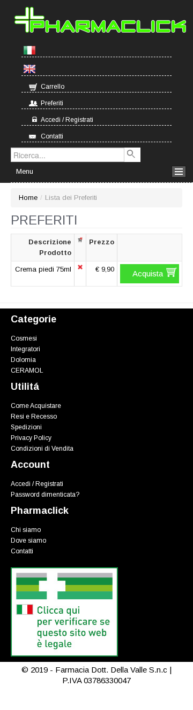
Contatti (52, 136)
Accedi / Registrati (67, 120)
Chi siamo (26, 530)
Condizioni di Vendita (42, 448)
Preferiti (52, 103)
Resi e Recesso (34, 416)
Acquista (147, 273)
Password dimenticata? (45, 494)
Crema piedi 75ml (43, 269)
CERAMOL (27, 370)
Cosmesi (24, 338)
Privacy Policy (31, 438)
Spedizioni (26, 427)
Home (28, 198)
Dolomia (23, 360)
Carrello (52, 86)
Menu (24, 171)
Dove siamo (28, 540)
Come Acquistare (36, 406)
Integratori (25, 349)
